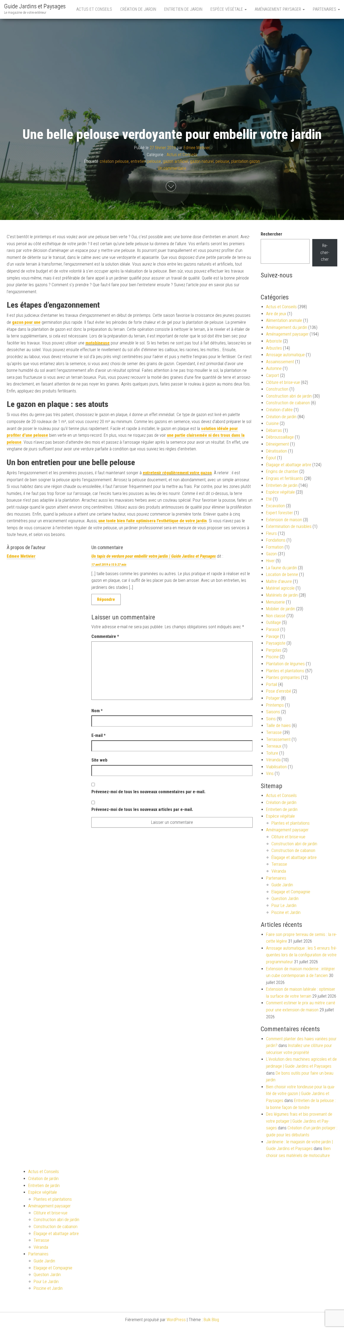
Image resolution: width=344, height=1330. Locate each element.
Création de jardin (138, 9)
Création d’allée (279, 409)
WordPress (176, 1319)
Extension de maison (284, 519)
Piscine (272, 656)
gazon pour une (26, 322)
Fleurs (271, 533)
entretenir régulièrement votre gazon (177, 472)
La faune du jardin (281, 567)
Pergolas (273, 650)
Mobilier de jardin (280, 608)
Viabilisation (276, 766)
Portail (271, 684)
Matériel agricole (280, 588)
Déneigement (277, 444)
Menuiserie (275, 602)
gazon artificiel (175, 161)
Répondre (106, 599)
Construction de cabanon (288, 402)
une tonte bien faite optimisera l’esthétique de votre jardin (152, 520)
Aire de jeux (276, 313)
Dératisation (276, 451)
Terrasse (274, 732)
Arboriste (274, 341)
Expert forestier (279, 512)
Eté (269, 499)
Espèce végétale (227, 9)
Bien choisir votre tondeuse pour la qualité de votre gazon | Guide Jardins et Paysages (300, 1093)
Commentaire (105, 636)
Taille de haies (278, 725)
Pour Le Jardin (283, 905)
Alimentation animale (284, 320)
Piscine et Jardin (285, 912)
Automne (274, 368)
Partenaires (325, 9)
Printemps (275, 705)
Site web (99, 760)
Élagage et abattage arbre (288, 464)
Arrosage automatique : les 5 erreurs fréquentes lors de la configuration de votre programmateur (301, 955)
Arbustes (274, 348)
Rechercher (271, 234)
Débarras (274, 430)
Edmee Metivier (197, 147)
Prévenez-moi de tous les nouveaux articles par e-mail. (142, 809)
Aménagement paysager (278, 9)
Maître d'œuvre (279, 581)
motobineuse (97, 343)
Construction (277, 389)
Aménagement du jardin (286, 327)
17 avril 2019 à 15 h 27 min (108, 565)
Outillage (273, 622)
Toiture (272, 753)
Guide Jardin (282, 884)
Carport (272, 375)
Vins (270, 773)
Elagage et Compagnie (290, 891)
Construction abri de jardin (289, 396)
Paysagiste (275, 643)
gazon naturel (202, 161)
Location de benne (282, 574)
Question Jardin (285, 898)
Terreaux (273, 746)
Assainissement (280, 361)
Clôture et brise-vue (283, 382)
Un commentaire (172, 168)
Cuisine (272, 423)
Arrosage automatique (285, 354)
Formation (275, 547)
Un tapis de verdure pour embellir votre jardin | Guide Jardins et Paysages (153, 556)
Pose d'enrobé (278, 691)
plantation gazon (245, 161)
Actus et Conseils (94, 9)
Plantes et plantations (285, 670)
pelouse (222, 161)
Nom (97, 710)
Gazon (271, 553)
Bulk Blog (211, 1319)
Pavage (272, 636)
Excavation (275, 505)
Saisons (273, 711)
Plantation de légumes (285, 663)
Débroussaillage (280, 437)
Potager (273, 698)
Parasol (272, 629)
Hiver (270, 560)
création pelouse (114, 161)
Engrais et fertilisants (284, 478)
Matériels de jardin (282, 595)
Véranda (273, 759)
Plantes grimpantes (283, 677)
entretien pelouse (146, 161)
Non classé (275, 615)
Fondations (275, 540)
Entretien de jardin (183, 9)
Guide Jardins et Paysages (35, 6)
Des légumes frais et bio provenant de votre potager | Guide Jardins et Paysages (299, 1121)
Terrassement (278, 739)
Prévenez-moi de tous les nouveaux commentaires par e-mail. (148, 791)
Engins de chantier (282, 471)
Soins (271, 718)
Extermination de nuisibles (288, 526)
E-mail (98, 735)
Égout (271, 457)
